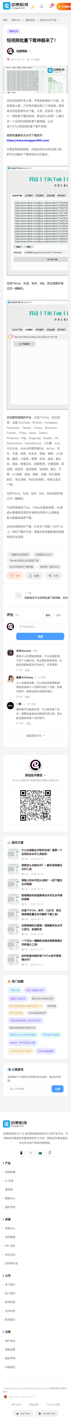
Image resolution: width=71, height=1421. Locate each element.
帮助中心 (16, 20)
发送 (40, 636)
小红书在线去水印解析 (20, 1051)
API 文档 (10, 1245)
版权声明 (10, 1358)
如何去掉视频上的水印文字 (25, 1020)
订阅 (57, 1089)
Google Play (49, 1413)
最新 (58, 615)
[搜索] (42, 7)
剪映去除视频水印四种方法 (22, 1028)
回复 (27, 670)
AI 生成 (9, 1180)
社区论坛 (10, 1254)
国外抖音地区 (16, 1013)
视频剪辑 (10, 1171)
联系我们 (10, 1319)
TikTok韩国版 (46, 1051)
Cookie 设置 (53, 1404)
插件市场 (10, 1207)
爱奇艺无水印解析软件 (43, 998)
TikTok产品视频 (51, 1034)
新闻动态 (10, 1301)
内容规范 (10, 1367)
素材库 (9, 1189)
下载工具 (14, 990)
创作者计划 (11, 1263)
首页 (5, 20)
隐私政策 (10, 1349)
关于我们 (10, 1284)
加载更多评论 (33, 735)
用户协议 (10, 1340)
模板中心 (10, 1198)
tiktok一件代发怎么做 (22, 1042)
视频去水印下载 (48, 20)
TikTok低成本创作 (37, 1013)
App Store (25, 1413)
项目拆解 (51, 1006)
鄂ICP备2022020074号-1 (22, 1397)
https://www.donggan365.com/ (28, 140)
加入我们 (10, 1293)
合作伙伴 (10, 1310)
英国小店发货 (18, 998)
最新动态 (30, 20)
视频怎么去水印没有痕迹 (23, 1034)
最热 (48, 615)
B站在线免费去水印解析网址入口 (26, 1006)
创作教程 (10, 1236)
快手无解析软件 (35, 990)
